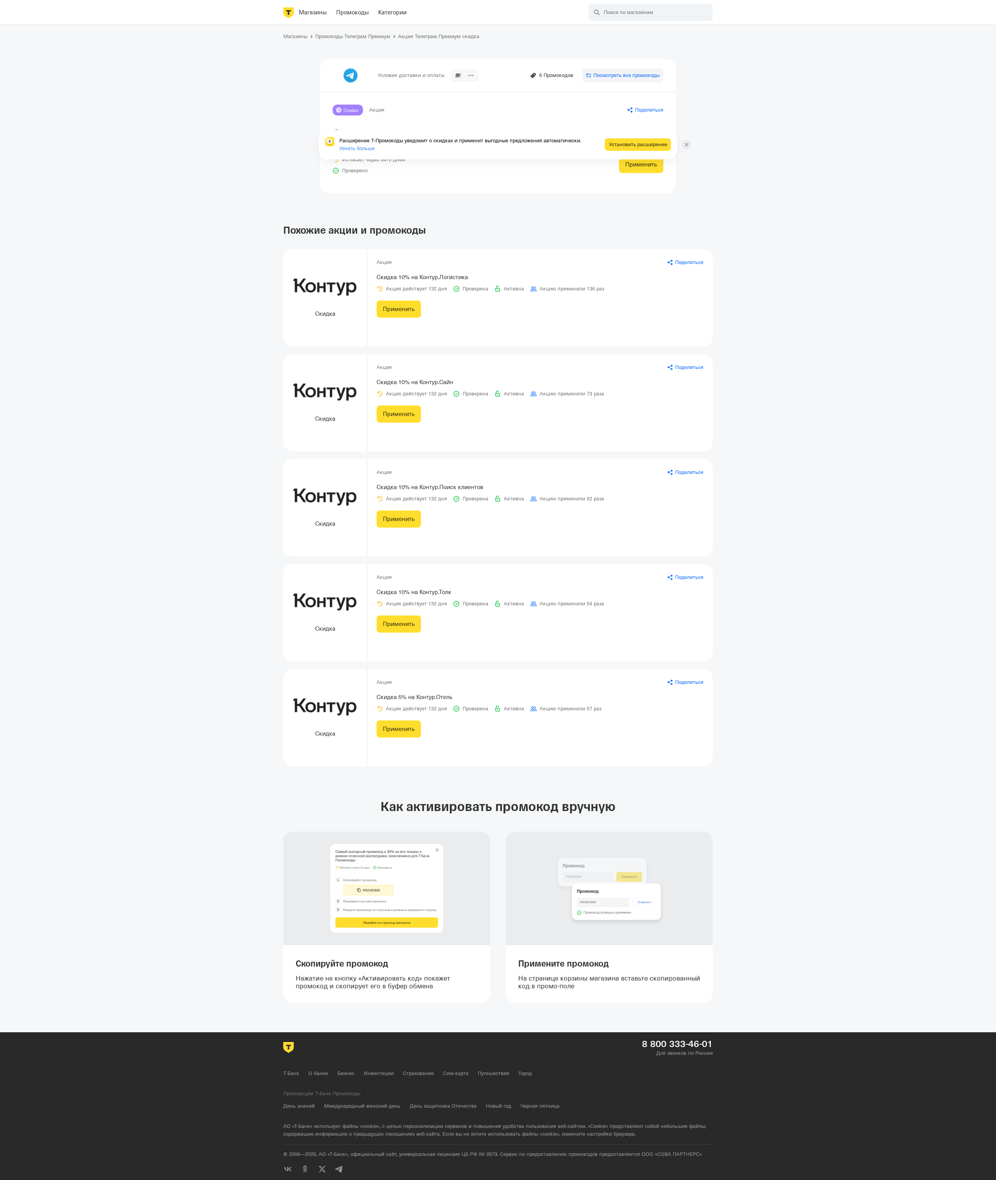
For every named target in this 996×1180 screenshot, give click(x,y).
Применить (641, 164)
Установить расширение (638, 144)
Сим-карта (455, 1073)
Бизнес (345, 1073)
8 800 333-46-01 (677, 1043)
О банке (318, 1073)
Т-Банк (291, 1073)
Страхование (418, 1073)
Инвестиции (379, 1073)
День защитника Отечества (443, 1106)
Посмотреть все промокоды (626, 75)
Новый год (498, 1106)
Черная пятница (540, 1106)
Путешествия (493, 1073)
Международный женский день (362, 1106)
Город (525, 1073)
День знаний (299, 1106)
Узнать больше (357, 148)
